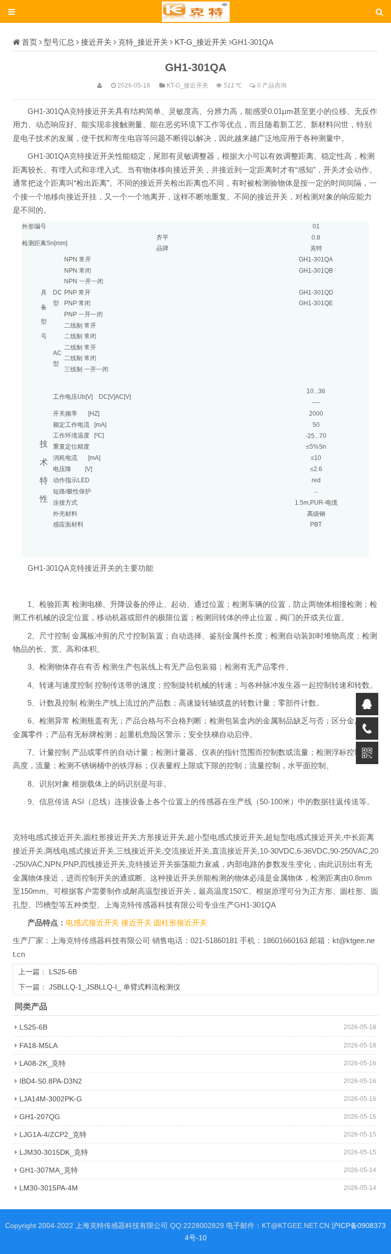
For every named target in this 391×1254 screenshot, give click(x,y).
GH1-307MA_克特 (48, 1170)
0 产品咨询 (272, 85)
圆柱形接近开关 (180, 923)
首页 (29, 42)
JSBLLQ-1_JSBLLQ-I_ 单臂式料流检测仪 (114, 987)
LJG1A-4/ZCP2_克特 (53, 1134)
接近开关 (96, 42)
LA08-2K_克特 (42, 1063)
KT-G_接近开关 (201, 42)
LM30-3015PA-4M (48, 1188)
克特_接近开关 (143, 42)
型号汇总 (59, 42)
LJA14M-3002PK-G (50, 1099)
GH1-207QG (39, 1117)
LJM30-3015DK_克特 (53, 1152)
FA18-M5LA (38, 1045)
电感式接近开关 (93, 923)
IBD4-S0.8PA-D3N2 (50, 1081)
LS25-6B (63, 972)
